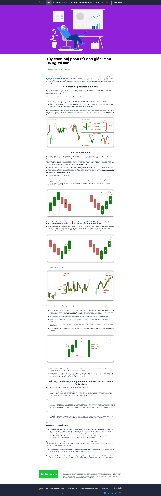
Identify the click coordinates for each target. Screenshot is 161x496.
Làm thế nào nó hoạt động (80, 3)
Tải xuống (99, 3)
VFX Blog (49, 69)
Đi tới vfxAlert (60, 3)
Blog (49, 3)
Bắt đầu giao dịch (49, 474)
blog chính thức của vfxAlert (55, 488)
